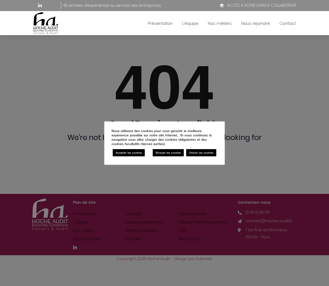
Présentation (160, 23)
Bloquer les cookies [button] (168, 153)
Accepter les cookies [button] (129, 153)
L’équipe (190, 23)
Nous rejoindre (255, 23)
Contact (287, 23)
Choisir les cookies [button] (201, 153)
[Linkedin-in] (40, 5)
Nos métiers (220, 23)
